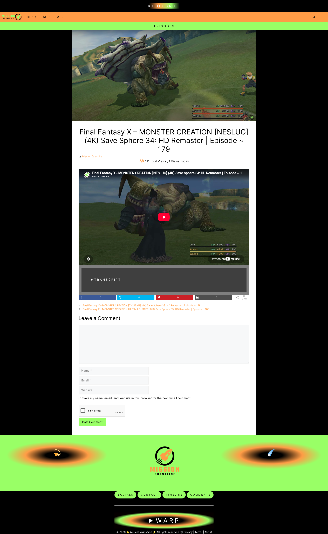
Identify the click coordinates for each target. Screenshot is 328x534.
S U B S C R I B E (165, 6)
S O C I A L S (125, 494)
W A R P (167, 520)
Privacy (188, 532)
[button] (314, 17)
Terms (198, 532)
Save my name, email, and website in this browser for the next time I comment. (136, 398)
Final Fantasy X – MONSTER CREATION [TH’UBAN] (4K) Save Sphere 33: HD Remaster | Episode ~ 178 (142, 305)
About (208, 532)
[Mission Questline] (12, 17)
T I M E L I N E (174, 494)
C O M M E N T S (200, 494)
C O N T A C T (149, 494)
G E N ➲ (31, 17)
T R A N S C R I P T (107, 279)
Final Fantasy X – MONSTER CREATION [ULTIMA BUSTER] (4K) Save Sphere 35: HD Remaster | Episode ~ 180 (146, 309)
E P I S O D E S (164, 26)
